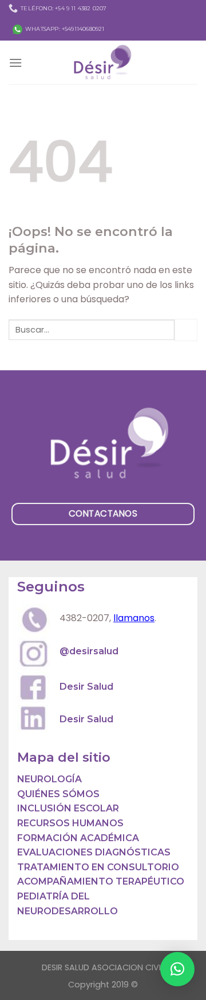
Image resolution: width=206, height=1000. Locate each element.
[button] (177, 969)
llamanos (133, 618)
